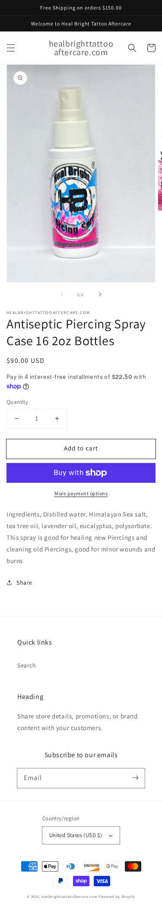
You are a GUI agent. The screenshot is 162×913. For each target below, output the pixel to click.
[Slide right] (100, 294)
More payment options (81, 493)
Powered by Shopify (116, 896)
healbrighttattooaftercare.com (69, 896)
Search (26, 665)
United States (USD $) (75, 835)
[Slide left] (62, 294)
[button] (10, 47)
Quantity (17, 402)
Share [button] (24, 582)
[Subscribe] (135, 777)
